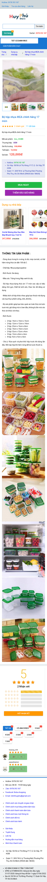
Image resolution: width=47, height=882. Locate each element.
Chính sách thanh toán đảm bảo (18, 810)
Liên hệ (30, 6)
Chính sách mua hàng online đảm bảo (20, 807)
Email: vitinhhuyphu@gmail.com (18, 796)
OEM (15, 143)
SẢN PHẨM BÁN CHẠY (11, 46)
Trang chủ (4, 53)
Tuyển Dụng (10, 832)
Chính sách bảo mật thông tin (17, 814)
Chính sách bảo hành (14, 821)
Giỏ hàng (7, 33)
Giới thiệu (9, 829)
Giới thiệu (5, 6)
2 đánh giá (19, 126)
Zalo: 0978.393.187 (13, 789)
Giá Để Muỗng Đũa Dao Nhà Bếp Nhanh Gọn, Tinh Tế (13, 233)
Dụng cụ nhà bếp (14, 53)
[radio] (14, 682)
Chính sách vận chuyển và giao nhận (20, 803)
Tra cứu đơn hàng (18, 6)
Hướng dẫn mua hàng (14, 840)
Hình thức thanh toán (14, 843)
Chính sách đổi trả (13, 818)
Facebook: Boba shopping (16, 792)
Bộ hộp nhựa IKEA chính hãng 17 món (34, 53)
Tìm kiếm (39, 26)
